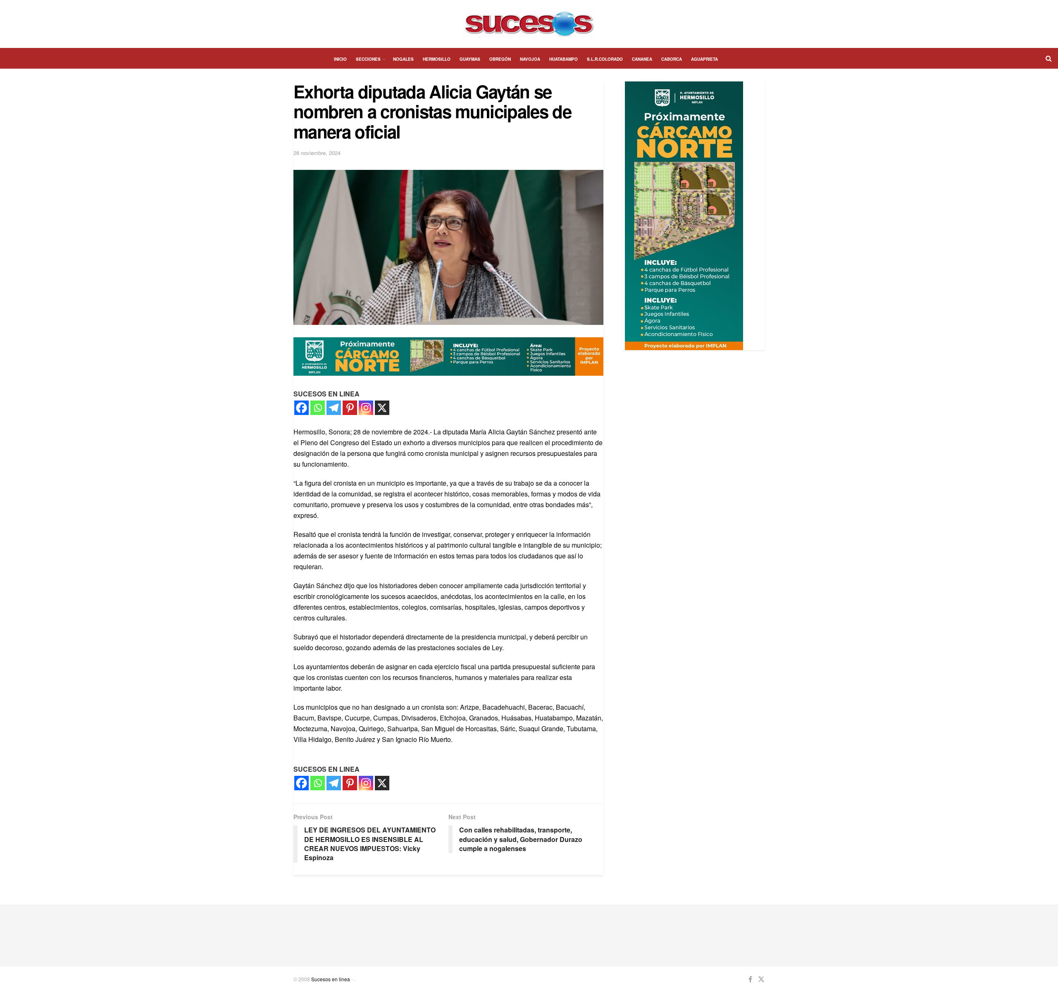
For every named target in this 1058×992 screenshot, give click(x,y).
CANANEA (642, 59)
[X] (382, 408)
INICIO (340, 59)
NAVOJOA (530, 59)
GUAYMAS (470, 59)
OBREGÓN (500, 59)
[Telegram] (333, 408)
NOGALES (403, 59)
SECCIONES (368, 59)
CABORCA (671, 59)
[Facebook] (301, 408)
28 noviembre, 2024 (317, 153)
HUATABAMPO (563, 59)
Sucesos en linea (330, 978)
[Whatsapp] (317, 408)
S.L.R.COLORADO (605, 59)
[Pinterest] (350, 408)
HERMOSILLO (436, 59)
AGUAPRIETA (704, 59)
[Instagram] (366, 408)
